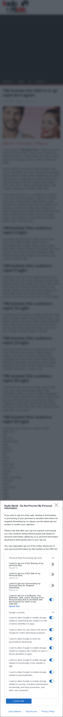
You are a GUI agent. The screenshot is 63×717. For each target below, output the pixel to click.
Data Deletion (15, 711)
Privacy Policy (48, 711)
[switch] (51, 564)
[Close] (57, 506)
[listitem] (31, 557)
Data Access (31, 711)
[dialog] (31, 608)
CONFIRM (18, 701)
